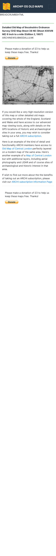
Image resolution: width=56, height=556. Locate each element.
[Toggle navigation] (50, 6)
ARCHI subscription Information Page (32, 181)
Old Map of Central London (17, 148)
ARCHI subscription (30, 135)
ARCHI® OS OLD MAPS (28, 6)
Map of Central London (38, 155)
